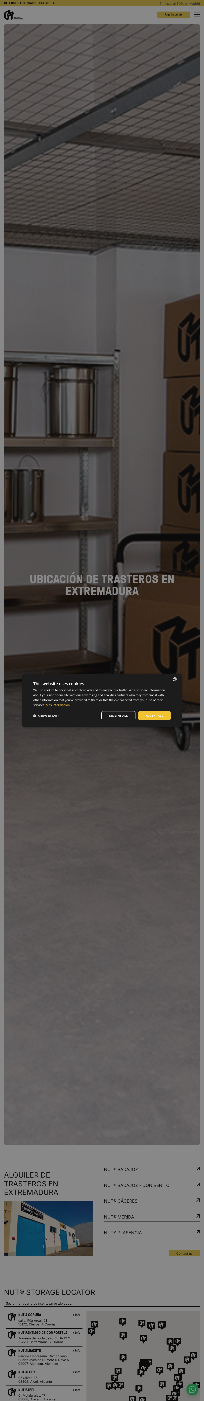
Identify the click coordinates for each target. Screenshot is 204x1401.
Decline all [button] (118, 715)
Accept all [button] (154, 715)
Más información (58, 705)
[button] (46, 716)
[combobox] (175, 679)
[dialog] (102, 700)
